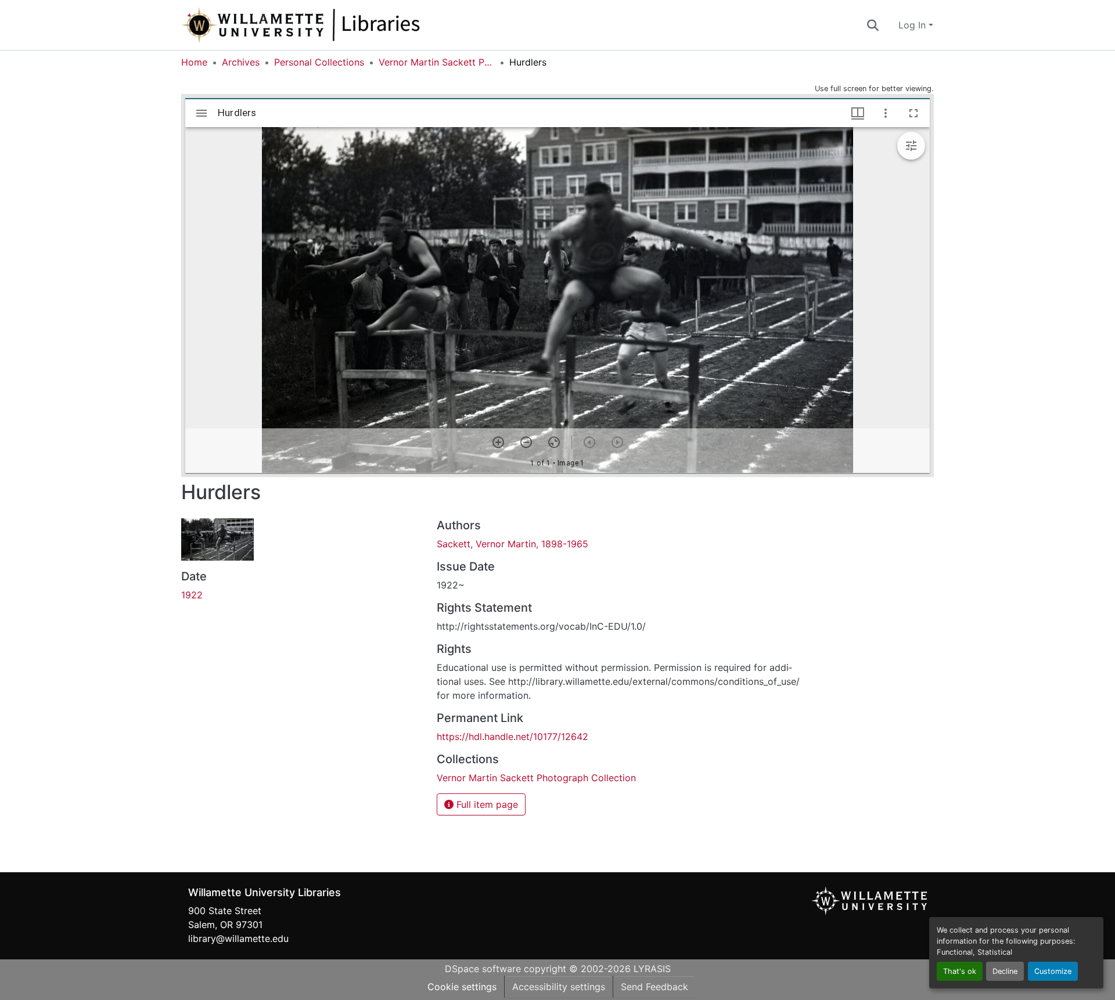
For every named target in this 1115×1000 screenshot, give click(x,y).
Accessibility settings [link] (558, 986)
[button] (339, 25)
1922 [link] (192, 595)
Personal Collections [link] (319, 62)
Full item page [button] (486, 804)
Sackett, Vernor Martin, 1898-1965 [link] (512, 544)
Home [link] (194, 62)
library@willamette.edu (238, 938)
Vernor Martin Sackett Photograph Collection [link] (437, 62)
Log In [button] (913, 25)
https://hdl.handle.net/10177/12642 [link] (512, 736)
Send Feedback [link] (654, 986)
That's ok (959, 971)
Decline (1004, 971)
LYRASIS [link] (652, 968)
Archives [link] (241, 62)
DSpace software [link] (483, 968)
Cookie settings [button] (462, 986)
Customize (1052, 971)
